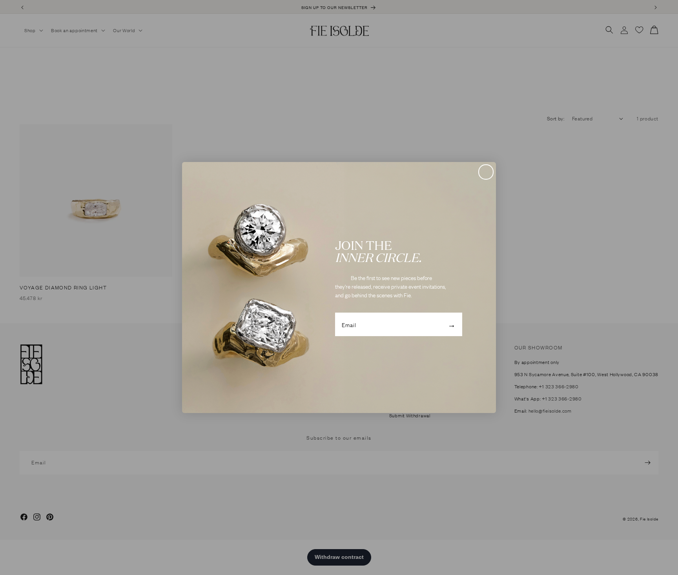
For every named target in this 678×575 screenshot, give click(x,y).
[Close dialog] (486, 172)
